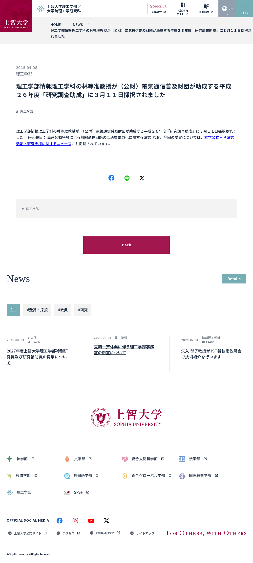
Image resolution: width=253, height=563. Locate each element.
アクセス (68, 533)
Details (234, 278)
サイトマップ (145, 533)
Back (126, 244)
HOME (56, 24)
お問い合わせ (105, 533)
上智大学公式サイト (27, 533)
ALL (13, 309)
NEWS (78, 24)
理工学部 (24, 74)
